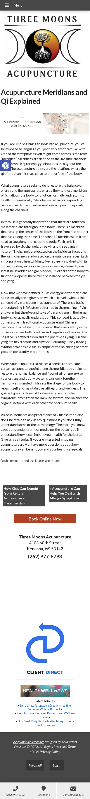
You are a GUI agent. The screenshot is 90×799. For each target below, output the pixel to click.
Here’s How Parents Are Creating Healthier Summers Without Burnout (46, 707)
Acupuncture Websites (28, 742)
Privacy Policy (50, 751)
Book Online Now (45, 518)
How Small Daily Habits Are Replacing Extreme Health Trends (46, 723)
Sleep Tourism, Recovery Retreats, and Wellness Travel (46, 715)
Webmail (35, 765)
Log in (57, 765)
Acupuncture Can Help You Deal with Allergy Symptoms (65, 493)
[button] (5, 165)
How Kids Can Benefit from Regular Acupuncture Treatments (20, 495)
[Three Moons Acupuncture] (45, 47)
